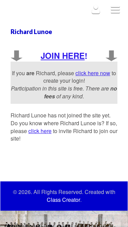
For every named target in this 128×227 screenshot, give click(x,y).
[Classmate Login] (96, 9)
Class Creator (63, 200)
